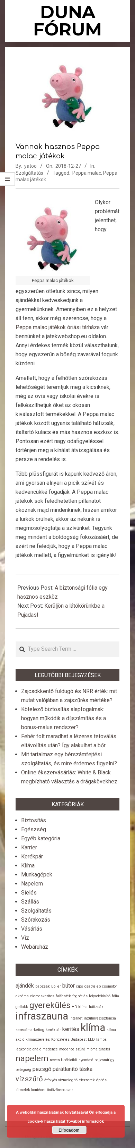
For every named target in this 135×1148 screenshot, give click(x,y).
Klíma (28, 865)
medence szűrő (72, 1049)
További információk (85, 1121)
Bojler (56, 986)
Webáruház (34, 946)
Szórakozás (35, 919)
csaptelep (92, 986)
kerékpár (53, 1030)
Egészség (33, 829)
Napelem (32, 883)
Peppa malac (86, 173)
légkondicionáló (28, 1049)
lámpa (101, 1039)
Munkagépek (36, 874)
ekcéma (22, 996)
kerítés (70, 1029)
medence (50, 1049)
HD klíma (80, 1007)
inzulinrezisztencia (100, 1018)
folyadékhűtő (99, 996)
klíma (93, 1027)
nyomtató (86, 1060)
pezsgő (42, 1069)
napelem (32, 1058)
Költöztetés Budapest (69, 1039)
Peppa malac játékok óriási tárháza (58, 327)
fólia (115, 996)
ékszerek (87, 1080)
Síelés (29, 892)
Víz (25, 937)
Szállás (30, 901)
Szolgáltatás (29, 173)
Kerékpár (32, 856)
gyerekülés (49, 1005)
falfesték (63, 996)
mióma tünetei (98, 1049)
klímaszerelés (38, 1039)
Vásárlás (31, 928)
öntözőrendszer (60, 1090)
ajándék (25, 985)
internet (76, 1018)
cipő (79, 986)
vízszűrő (29, 1079)
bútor (68, 985)
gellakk (22, 1007)
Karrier (29, 847)
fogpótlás (80, 996)
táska (85, 1069)
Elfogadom (69, 1130)
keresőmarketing (30, 1030)
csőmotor (109, 986)
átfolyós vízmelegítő (61, 1080)
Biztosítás (33, 820)
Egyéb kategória (40, 838)
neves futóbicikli (63, 1060)
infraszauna (42, 1016)
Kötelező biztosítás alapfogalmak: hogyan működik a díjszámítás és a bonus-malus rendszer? (63, 718)
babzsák (42, 986)
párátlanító (65, 1069)
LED (91, 1039)
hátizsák (96, 1007)
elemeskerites (42, 996)
